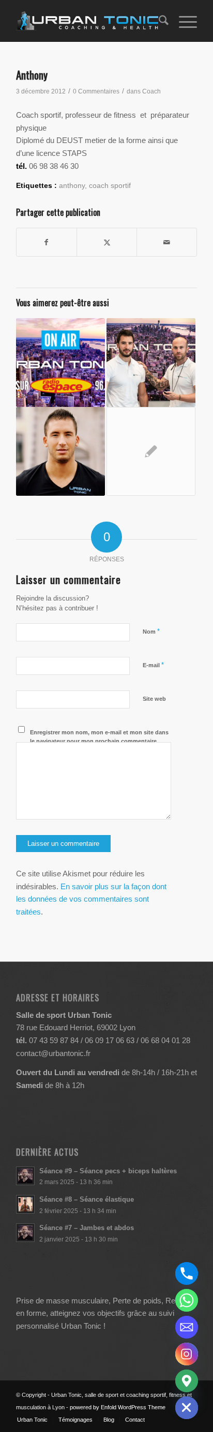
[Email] (186, 1327)
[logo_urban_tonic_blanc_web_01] (88, 20)
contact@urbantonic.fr (53, 1053)
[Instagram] (186, 1354)
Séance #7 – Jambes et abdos (86, 1228)
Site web (154, 699)
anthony (72, 186)
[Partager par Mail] (166, 242)
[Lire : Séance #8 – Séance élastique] (25, 1204)
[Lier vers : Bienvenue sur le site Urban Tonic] (150, 451)
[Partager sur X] (106, 242)
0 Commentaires (96, 91)
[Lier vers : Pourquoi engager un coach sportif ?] (150, 362)
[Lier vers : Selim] (60, 451)
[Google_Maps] (186, 1381)
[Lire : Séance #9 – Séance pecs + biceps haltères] (25, 1176)
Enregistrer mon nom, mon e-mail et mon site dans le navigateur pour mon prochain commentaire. (99, 736)
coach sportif (110, 186)
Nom (151, 631)
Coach (151, 91)
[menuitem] (158, 20)
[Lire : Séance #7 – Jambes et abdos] (25, 1232)
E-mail (153, 665)
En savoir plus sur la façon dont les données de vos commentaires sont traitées (91, 899)
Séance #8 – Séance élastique (86, 1199)
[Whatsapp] (186, 1300)
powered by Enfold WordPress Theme (117, 1407)
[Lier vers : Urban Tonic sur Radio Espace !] (60, 362)
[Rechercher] (158, 20)
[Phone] (186, 1273)
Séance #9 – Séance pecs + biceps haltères (108, 1171)
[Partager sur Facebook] (47, 242)
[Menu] (183, 20)
